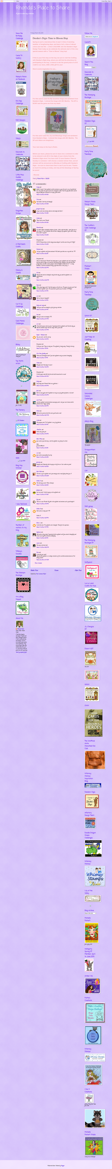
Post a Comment (38, 563)
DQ (37, 273)
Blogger (62, 1166)
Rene (37, 552)
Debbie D (38, 481)
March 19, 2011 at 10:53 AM (42, 476)
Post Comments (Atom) (41, 574)
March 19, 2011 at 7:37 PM (42, 527)
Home (56, 570)
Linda (37, 420)
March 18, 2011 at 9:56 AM (42, 244)
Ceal (37, 315)
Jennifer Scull (39, 209)
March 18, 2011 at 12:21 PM (42, 268)
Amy (37, 499)
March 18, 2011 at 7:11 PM (42, 358)
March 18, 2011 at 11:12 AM (42, 254)
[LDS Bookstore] (20, 420)
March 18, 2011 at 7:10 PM (42, 348)
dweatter (38, 490)
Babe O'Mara (39, 439)
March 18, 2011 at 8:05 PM (42, 376)
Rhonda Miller (20, 629)
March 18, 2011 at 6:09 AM (42, 195)
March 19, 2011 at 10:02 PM (42, 547)
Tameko (38, 363)
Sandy (37, 187)
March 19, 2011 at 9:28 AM (42, 466)
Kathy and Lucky (40, 305)
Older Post (78, 570)
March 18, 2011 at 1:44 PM (42, 291)
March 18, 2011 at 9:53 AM (42, 235)
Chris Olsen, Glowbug (41, 353)
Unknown (38, 249)
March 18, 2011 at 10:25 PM (42, 415)
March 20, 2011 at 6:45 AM (42, 560)
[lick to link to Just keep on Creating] (91, 353)
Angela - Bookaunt (40, 335)
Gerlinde (38, 462)
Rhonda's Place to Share (43, 8)
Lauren (38, 543)
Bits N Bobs (39, 472)
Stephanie (38, 532)
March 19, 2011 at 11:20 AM (42, 485)
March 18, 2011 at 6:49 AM (42, 204)
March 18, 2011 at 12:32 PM (42, 280)
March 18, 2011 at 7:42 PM (42, 367)
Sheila (37, 411)
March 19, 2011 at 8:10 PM (42, 538)
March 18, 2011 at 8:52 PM (42, 395)
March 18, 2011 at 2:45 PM (42, 319)
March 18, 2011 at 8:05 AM (42, 222)
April (37, 391)
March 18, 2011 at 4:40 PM (42, 339)
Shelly (37, 381)
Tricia (37, 200)
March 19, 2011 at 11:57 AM (42, 494)
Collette (38, 218)
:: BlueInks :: (38, 430)
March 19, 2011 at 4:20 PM (42, 518)
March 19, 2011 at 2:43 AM (42, 457)
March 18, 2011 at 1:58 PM (42, 300)
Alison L (38, 523)
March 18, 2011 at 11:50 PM (42, 434)
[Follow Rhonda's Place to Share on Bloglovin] (92, 37)
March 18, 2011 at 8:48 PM (42, 386)
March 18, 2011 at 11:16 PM (42, 425)
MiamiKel (38, 228)
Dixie (37, 285)
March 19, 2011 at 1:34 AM (42, 448)
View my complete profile (21, 652)
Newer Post (34, 570)
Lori (37, 296)
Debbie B (38, 509)
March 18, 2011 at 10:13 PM (42, 406)
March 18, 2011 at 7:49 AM (42, 213)
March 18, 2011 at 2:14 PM (42, 310)
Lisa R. (38, 400)
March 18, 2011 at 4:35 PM (42, 330)
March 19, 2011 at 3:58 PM (42, 504)
